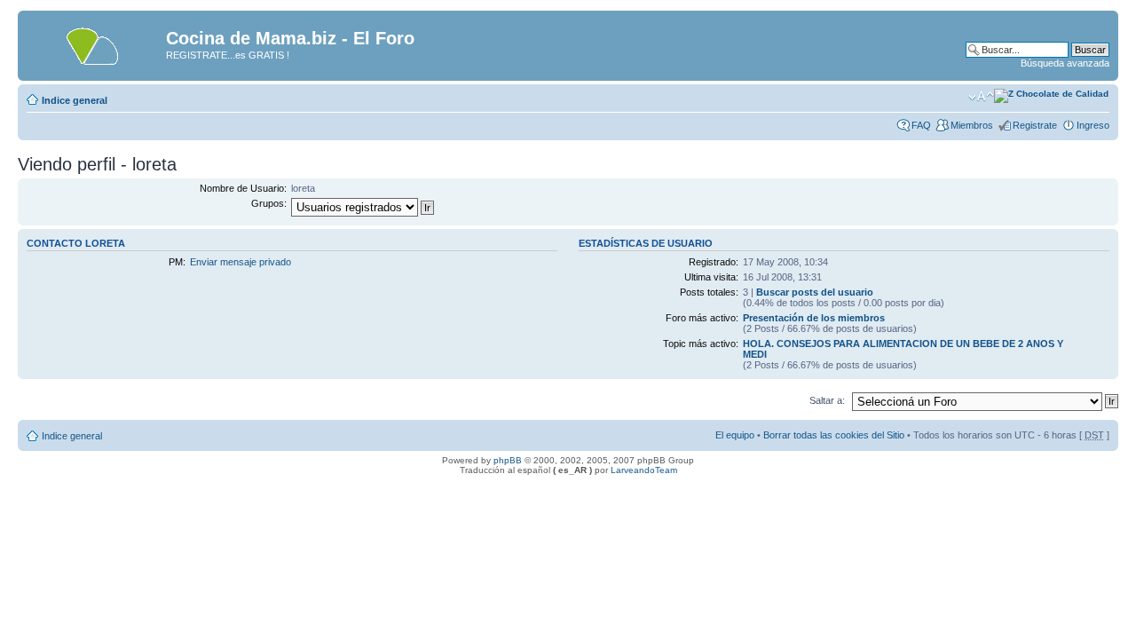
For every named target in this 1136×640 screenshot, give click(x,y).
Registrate (1035, 125)
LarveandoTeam (644, 470)
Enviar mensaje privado (240, 262)
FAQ (921, 125)
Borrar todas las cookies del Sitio (833, 435)
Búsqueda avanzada (1065, 63)
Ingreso (1093, 125)
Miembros (972, 125)
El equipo (734, 435)
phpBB (507, 460)
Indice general (74, 100)
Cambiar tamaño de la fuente (981, 97)
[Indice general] (94, 43)
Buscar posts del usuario (814, 292)
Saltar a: (827, 400)
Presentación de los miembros (814, 317)
